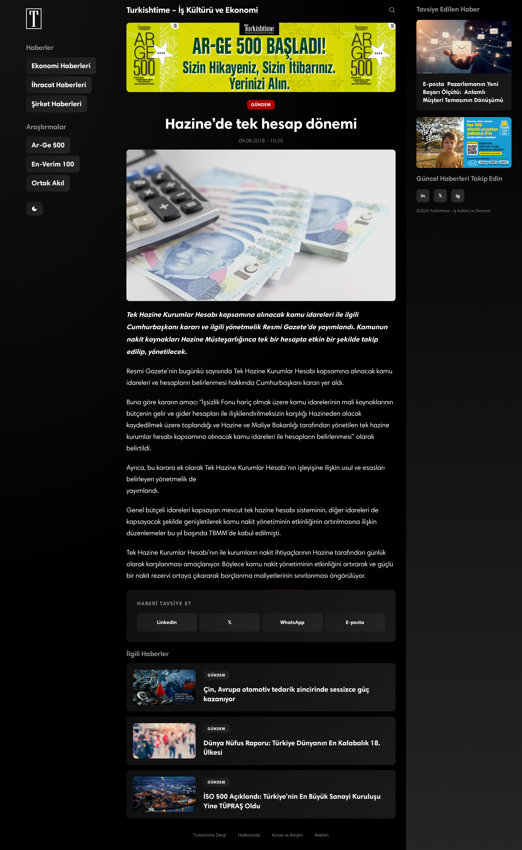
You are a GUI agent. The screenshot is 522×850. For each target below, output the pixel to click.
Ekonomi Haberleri (61, 66)
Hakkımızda (249, 835)
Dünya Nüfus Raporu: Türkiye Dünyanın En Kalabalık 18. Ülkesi (291, 748)
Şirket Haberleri (57, 104)
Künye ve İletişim (287, 835)
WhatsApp (292, 622)
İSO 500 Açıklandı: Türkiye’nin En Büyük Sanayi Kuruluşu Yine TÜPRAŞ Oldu (292, 801)
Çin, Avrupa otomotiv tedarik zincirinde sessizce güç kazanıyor (286, 694)
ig (458, 196)
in (423, 196)
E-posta (355, 622)
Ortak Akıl (48, 183)
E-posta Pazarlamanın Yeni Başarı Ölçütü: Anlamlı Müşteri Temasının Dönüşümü (463, 91)
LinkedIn (167, 622)
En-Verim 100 (53, 164)
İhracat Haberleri (59, 85)
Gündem (261, 104)
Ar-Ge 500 (48, 145)
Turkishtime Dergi (209, 835)
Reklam (322, 835)
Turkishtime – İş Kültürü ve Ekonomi (192, 10)
